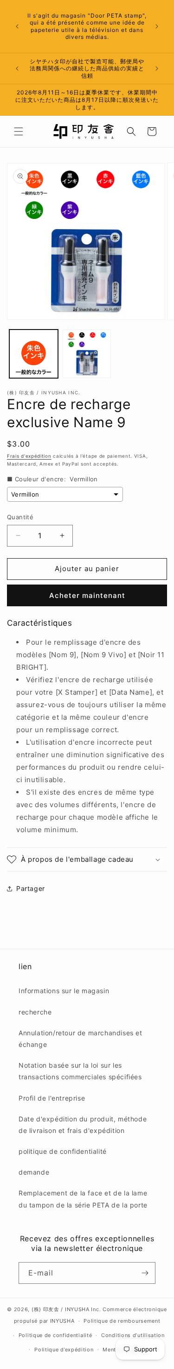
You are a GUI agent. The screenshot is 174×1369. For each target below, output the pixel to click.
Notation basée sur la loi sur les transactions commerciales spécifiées (80, 1071)
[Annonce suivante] (157, 26)
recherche (35, 1012)
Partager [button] (30, 888)
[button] (18, 131)
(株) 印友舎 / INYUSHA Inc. (66, 1309)
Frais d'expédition (29, 456)
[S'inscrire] (145, 1273)
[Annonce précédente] (17, 26)
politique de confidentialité (63, 1151)
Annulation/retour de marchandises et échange (80, 1038)
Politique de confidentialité (55, 1335)
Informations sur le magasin (64, 991)
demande (34, 1172)
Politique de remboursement (122, 1321)
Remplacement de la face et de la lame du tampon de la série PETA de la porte (83, 1198)
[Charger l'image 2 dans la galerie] (87, 354)
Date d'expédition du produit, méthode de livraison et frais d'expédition (83, 1124)
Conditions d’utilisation (133, 1335)
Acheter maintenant (87, 595)
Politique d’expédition (63, 1349)
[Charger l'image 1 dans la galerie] (33, 354)
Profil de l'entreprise (52, 1098)
